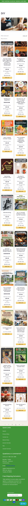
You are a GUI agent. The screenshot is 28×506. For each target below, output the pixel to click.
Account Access (7, 443)
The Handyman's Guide (21, 405)
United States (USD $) (13, 495)
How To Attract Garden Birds (21, 366)
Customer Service (10, 465)
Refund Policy (6, 440)
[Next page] (22, 424)
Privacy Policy (6, 434)
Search (4, 431)
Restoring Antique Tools (7, 177)
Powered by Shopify (18, 504)
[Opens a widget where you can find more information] (23, 503)
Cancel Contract (7, 448)
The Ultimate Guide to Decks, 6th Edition (20, 289)
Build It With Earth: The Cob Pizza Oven (7, 367)
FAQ (4, 445)
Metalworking (7, 212)
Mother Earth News (12, 504)
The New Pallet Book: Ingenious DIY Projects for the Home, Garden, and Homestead (7, 62)
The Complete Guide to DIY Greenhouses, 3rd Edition (7, 289)
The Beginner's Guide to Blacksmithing (21, 60)
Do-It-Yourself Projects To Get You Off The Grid (20, 214)
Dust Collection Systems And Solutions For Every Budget (21, 329)
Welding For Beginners (7, 99)
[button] (7, 102)
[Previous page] (5, 424)
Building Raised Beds (7, 328)
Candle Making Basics (7, 405)
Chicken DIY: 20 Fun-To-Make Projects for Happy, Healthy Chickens (21, 101)
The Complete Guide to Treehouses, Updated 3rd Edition (21, 140)
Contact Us (5, 437)
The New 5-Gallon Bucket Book (21, 177)
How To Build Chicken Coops (7, 138)
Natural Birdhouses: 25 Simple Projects (7, 250)
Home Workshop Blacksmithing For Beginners (20, 250)
